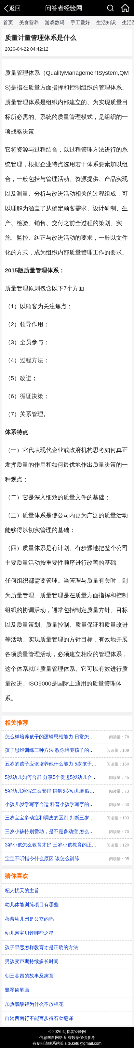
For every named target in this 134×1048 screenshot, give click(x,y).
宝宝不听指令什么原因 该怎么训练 (42, 858)
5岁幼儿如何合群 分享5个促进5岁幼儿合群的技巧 (58, 777)
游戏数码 (54, 22)
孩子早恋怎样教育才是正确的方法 (41, 947)
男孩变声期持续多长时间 (32, 961)
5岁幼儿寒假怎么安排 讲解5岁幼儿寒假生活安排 (57, 791)
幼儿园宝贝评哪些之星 (29, 933)
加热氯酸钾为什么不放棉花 (34, 1004)
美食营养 (29, 22)
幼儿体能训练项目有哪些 (32, 904)
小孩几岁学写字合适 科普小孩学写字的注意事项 (57, 804)
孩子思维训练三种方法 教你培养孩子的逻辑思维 (57, 750)
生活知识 (106, 22)
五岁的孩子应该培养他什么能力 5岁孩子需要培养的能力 (65, 763)
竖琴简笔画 (17, 989)
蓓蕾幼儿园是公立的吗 (29, 919)
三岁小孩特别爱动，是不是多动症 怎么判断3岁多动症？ (65, 831)
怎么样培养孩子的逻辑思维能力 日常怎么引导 (54, 736)
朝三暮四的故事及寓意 (29, 975)
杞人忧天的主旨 (22, 890)
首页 (8, 22)
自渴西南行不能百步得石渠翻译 (39, 1018)
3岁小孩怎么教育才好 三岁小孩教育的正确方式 (55, 844)
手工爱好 (80, 22)
